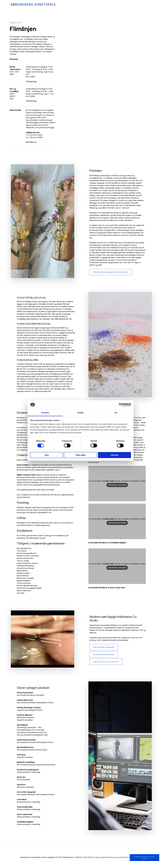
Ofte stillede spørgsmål (103, 647)
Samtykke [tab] (45, 413)
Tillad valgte (80, 455)
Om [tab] (115, 413)
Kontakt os (31, 142)
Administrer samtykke (117, 485)
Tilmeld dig (31, 81)
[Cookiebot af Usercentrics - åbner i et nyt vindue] (120, 404)
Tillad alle (114, 455)
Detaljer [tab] (80, 413)
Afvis (47, 455)
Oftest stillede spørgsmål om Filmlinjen (110, 272)
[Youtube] (78, 850)
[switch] (67, 445)
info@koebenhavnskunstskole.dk (113, 857)
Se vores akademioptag (103, 654)
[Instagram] (83, 850)
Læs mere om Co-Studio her (106, 661)
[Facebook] (73, 850)
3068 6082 (87, 857)
